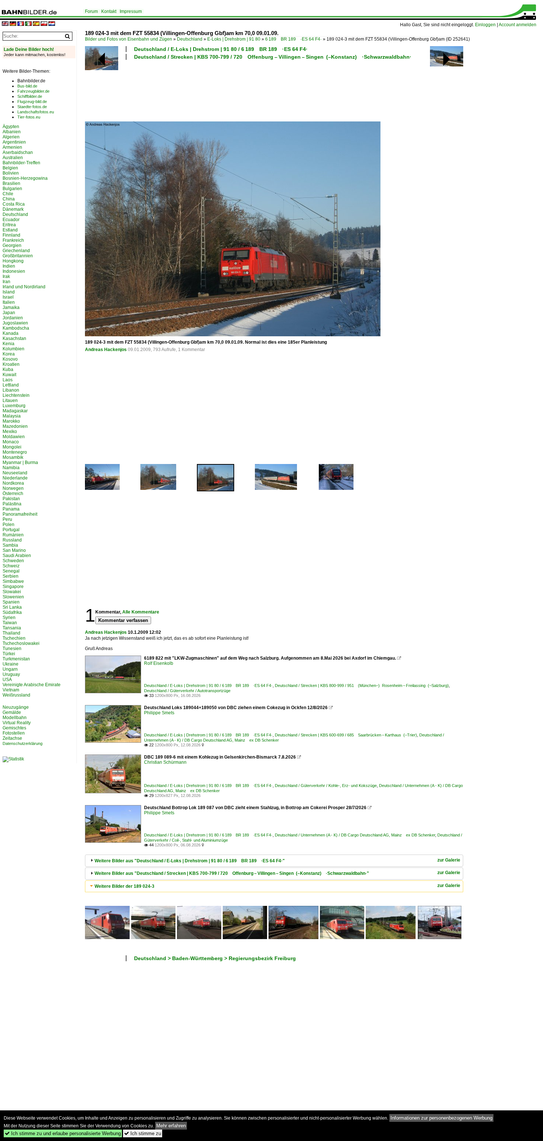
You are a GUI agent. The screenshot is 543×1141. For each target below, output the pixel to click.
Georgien (12, 245)
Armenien (12, 147)
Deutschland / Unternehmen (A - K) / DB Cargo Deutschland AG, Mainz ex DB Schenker (355, 835)
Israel (8, 297)
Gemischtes (14, 728)
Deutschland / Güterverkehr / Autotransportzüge (187, 690)
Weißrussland (16, 695)
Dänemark (13, 209)
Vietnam (11, 689)
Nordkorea (13, 483)
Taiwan (10, 622)
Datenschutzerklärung (22, 743)
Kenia (8, 343)
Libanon (11, 390)
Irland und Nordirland (24, 286)
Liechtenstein (16, 395)
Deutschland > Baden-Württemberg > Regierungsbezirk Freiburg (215, 958)
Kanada (10, 333)
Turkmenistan (16, 658)
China (9, 199)
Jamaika (11, 307)
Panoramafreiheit (20, 514)
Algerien (11, 137)
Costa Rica (14, 204)
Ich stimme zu (142, 1133)
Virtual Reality (17, 722)
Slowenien (13, 596)
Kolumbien (13, 348)
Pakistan (11, 498)
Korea (9, 354)
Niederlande (15, 478)
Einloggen (485, 24)
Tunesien (12, 648)
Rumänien (13, 534)
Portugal (11, 529)
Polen (8, 524)
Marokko (11, 421)
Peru (7, 519)
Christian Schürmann (165, 762)
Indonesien (14, 271)
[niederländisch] (51, 24)
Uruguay (11, 674)
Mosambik (13, 457)
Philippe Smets (159, 712)
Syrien (9, 617)
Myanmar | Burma (20, 462)
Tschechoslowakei (21, 643)
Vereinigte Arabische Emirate (32, 684)
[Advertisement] (274, 89)
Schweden (13, 560)
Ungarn (10, 669)
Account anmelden (517, 24)
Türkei (9, 653)
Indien (9, 266)
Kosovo (10, 359)
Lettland (11, 385)
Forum (91, 11)
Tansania (12, 627)
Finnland (11, 235)
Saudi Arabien (17, 555)
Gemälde (12, 712)
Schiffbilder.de (29, 96)
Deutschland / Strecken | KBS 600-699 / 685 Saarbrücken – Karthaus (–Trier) (346, 735)
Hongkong (13, 261)
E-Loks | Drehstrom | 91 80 (233, 39)
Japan (9, 312)
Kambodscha (16, 328)
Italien (9, 302)
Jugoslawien (15, 323)
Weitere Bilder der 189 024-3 (124, 886)
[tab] (274, 861)
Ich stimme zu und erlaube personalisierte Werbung (63, 1133)
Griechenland (16, 250)
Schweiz (11, 565)
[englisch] (5, 24)
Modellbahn (15, 717)
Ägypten (11, 126)
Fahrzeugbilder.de (33, 91)
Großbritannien (18, 255)
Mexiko (10, 431)
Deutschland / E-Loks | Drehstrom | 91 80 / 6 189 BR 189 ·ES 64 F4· (221, 49)
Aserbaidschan (18, 152)
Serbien (10, 576)
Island (9, 292)
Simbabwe (13, 581)
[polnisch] (44, 24)
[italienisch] (28, 24)
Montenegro (15, 452)
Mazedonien (15, 426)
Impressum (131, 11)
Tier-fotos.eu (28, 117)
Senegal (11, 571)
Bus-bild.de (27, 86)
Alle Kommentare (140, 612)
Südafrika (12, 612)
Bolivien (11, 173)
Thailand (11, 633)
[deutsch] (13, 24)
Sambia (10, 545)
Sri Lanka (12, 607)
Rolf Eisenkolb (158, 663)
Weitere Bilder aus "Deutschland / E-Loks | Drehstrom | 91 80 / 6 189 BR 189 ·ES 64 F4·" (190, 860)
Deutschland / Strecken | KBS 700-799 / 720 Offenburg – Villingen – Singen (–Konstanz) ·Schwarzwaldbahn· (272, 57)
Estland (10, 230)
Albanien (12, 131)
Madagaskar (15, 410)
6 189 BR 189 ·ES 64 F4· (293, 39)
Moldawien (14, 436)
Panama (11, 509)
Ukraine (10, 664)
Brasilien (11, 183)
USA (7, 679)
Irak (6, 276)
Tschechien (14, 638)
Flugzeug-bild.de (32, 101)
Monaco (11, 441)
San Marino (14, 550)
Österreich (13, 493)
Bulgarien (12, 188)
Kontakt (108, 11)
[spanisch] (36, 24)
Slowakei (12, 591)
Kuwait (9, 374)
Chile (8, 193)
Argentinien (14, 142)
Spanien (11, 602)
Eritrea (9, 224)
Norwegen (13, 488)
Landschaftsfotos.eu (35, 112)
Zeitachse (12, 738)
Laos (8, 379)
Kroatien (11, 364)
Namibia (11, 467)
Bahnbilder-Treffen (21, 162)
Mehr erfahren (171, 1125)
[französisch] (20, 24)
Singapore (13, 586)
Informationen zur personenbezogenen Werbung (441, 1118)
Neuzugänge (16, 707)
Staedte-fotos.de (32, 106)
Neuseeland (15, 472)
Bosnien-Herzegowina (25, 178)
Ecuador (11, 219)
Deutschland (189, 39)
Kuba (8, 369)
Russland (12, 540)
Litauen (10, 400)
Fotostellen (14, 733)
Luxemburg (14, 405)
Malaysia (12, 416)
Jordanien (13, 317)
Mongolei (12, 447)
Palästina (12, 503)
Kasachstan (14, 338)
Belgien (10, 168)
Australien (13, 157)
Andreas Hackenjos (106, 349)
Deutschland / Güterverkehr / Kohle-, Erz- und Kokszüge (326, 785)
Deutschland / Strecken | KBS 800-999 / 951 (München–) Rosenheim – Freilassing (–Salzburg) (362, 685)
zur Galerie (448, 860)
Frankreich (13, 240)
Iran (6, 281)
